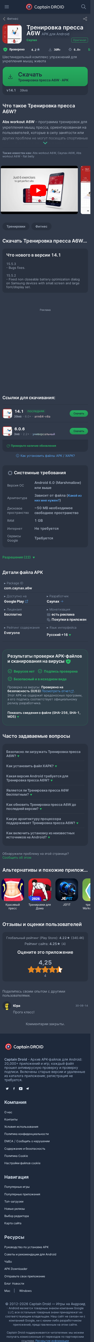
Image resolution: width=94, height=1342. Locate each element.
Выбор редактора (16, 1216)
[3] (45, 969)
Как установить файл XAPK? (30, 766)
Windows (25, 1291)
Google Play (14, 601)
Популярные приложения (22, 1194)
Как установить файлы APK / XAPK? (47, 456)
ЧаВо (8, 1261)
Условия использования (21, 1126)
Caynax (32, 40)
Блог (7, 1283)
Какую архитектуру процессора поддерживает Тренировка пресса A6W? (40, 821)
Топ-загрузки (13, 1201)
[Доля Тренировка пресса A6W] (85, 19)
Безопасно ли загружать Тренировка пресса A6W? (43, 754)
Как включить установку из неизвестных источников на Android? (40, 835)
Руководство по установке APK (26, 1247)
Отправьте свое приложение (24, 1276)
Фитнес (41, 226)
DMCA (8, 1141)
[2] (38, 969)
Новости (18, 1283)
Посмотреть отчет (56, 691)
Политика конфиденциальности (26, 1134)
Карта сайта (12, 1223)
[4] (52, 969)
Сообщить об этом (16, 857)
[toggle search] (83, 7)
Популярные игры (17, 1187)
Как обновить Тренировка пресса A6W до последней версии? (41, 806)
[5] (59, 969)
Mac (7, 1291)
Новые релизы (14, 1208)
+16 (57, 635)
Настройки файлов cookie (22, 1163)
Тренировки (16, 226)
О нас (8, 1112)
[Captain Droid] (28, 1048)
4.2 (35, 49)
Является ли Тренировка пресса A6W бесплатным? (37, 792)
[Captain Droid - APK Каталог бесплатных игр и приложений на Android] (45, 7)
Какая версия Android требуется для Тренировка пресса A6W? (37, 778)
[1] (31, 969)
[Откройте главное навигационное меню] (6, 7)
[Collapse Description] (45, 139)
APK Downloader (15, 1269)
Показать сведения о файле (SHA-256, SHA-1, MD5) (44, 714)
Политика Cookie (16, 1156)
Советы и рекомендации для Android (30, 1254)
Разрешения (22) (17, 557)
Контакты (11, 1119)
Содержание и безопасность (24, 1148)
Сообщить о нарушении (33, 1141)
